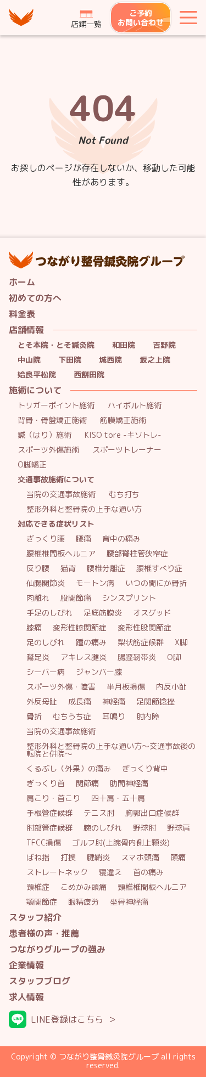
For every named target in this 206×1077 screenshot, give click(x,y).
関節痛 (87, 784)
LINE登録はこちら (67, 1019)
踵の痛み (91, 643)
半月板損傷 (126, 687)
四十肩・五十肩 (118, 798)
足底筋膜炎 (102, 613)
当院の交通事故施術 (61, 494)
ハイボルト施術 (135, 406)
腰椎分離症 (106, 569)
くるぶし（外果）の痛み (68, 769)
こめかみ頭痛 (83, 887)
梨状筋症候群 (141, 643)
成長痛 (79, 702)
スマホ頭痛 (140, 858)
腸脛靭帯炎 (137, 657)
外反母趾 (41, 702)
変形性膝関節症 (80, 628)
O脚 (174, 657)
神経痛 (113, 702)
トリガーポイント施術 (56, 406)
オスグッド (152, 613)
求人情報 (26, 997)
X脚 (181, 643)
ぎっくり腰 (45, 539)
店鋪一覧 (86, 24)
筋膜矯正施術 (123, 420)
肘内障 (147, 717)
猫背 (68, 569)
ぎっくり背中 (145, 769)
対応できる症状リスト (56, 524)
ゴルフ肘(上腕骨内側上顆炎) (121, 843)
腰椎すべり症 (159, 569)
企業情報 (26, 965)
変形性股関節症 (144, 628)
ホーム (22, 282)
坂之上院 (155, 360)
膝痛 (34, 628)
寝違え (110, 873)
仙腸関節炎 (45, 583)
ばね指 (37, 858)
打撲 (68, 858)
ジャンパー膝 (99, 672)
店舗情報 (26, 330)
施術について (35, 390)
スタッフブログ (39, 981)
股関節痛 (75, 598)
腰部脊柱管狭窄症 (137, 554)
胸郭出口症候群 (152, 813)
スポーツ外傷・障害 (61, 687)
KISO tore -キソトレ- (123, 435)
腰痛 (83, 539)
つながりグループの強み (57, 949)
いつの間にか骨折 (156, 583)
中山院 (29, 360)
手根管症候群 (49, 813)
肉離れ (37, 598)
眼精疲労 (83, 902)
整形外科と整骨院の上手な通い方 (84, 509)
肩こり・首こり (53, 798)
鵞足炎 (37, 657)
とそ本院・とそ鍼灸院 (56, 345)
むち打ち (124, 494)
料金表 (22, 314)
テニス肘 (98, 813)
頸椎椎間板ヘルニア (152, 887)
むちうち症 (72, 717)
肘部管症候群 (49, 828)
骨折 (34, 717)
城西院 (110, 360)
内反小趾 (171, 687)
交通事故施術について (56, 480)
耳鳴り (113, 717)
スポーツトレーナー (127, 450)
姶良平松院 (37, 375)
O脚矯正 (32, 465)
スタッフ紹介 (35, 917)
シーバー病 (45, 672)
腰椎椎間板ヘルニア (61, 554)
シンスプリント (129, 598)
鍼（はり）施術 (44, 435)
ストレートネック (57, 873)
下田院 (69, 360)
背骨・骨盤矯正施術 (52, 420)
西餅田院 (89, 375)
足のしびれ (45, 643)
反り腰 (37, 569)
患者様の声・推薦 (44, 933)
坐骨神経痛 (129, 902)
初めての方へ (35, 298)
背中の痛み (121, 539)
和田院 (123, 345)
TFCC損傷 (43, 843)
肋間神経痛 (129, 784)
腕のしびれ (102, 828)
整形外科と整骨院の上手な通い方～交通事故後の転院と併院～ (111, 750)
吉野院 (164, 345)
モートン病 (95, 583)
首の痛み (148, 873)
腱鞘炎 (98, 858)
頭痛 (178, 858)
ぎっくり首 (45, 784)
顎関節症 (41, 902)
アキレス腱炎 (83, 657)
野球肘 (144, 828)
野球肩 (178, 828)
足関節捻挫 (155, 702)
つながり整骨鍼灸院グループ (22, 17)
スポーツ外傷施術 (48, 450)
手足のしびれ (49, 613)
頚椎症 (37, 887)
